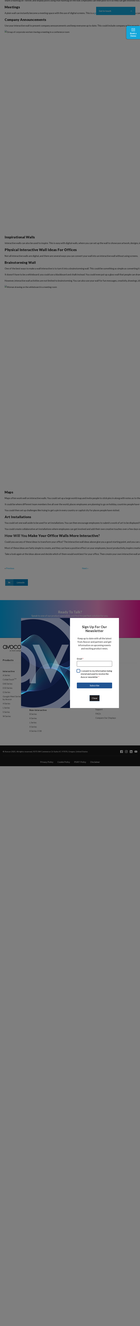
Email (80, 658)
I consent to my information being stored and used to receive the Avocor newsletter (96, 673)
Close (94, 698)
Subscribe (94, 685)
